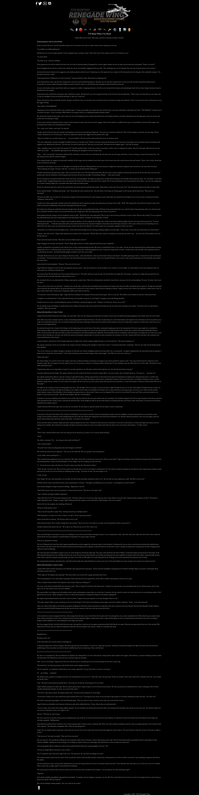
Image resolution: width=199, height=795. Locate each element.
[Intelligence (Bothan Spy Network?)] (77, 31)
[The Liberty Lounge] (120, 31)
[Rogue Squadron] (85, 31)
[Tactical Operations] (115, 31)
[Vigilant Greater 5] (124, 31)
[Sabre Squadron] (105, 31)
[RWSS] (110, 31)
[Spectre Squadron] (100, 31)
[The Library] (129, 31)
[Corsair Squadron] (95, 31)
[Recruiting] (81, 31)
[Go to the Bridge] (72, 31)
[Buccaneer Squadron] (90, 31)
